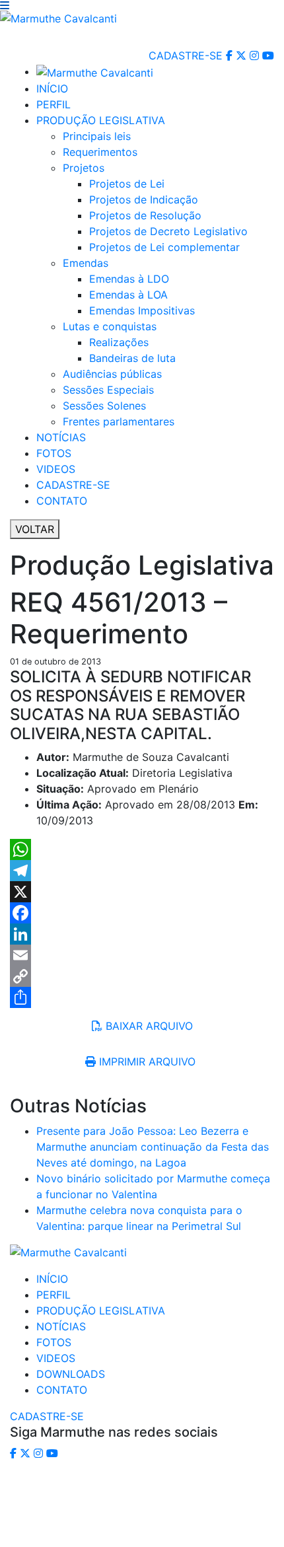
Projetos (83, 167)
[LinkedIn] (142, 934)
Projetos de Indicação (143, 199)
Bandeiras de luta (132, 358)
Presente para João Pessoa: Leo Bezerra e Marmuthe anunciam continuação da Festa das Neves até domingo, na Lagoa (152, 1146)
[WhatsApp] (142, 849)
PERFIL (53, 104)
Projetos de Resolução (145, 215)
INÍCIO (52, 88)
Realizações (119, 342)
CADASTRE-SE (186, 55)
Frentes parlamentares (118, 421)
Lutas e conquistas (110, 326)
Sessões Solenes (104, 405)
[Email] (142, 955)
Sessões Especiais (108, 389)
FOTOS (53, 453)
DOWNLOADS (70, 1374)
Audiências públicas (112, 373)
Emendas (85, 263)
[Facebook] (142, 912)
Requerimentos (100, 152)
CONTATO (61, 500)
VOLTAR (34, 529)
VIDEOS (55, 469)
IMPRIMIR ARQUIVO (147, 1061)
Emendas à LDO (129, 278)
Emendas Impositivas (142, 310)
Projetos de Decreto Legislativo (168, 231)
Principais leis (97, 136)
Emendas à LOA (128, 294)
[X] (142, 891)
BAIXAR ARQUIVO (147, 1025)
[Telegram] (142, 870)
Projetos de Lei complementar (164, 247)
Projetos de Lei (126, 183)
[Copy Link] (142, 976)
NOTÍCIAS (61, 437)
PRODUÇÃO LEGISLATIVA (100, 120)
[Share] (142, 997)
